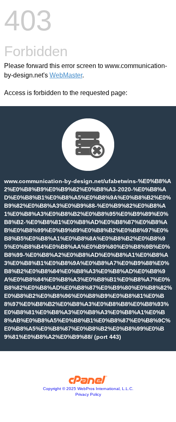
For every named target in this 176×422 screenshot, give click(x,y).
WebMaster (66, 75)
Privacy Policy (88, 394)
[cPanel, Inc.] (88, 382)
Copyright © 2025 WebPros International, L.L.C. (88, 388)
